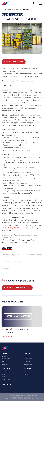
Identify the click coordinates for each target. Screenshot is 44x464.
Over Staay (5, 356)
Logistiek (4, 364)
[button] (34, 3)
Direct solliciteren (14, 62)
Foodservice (28, 364)
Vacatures (10, 10)
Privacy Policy (28, 398)
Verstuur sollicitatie (15, 288)
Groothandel (28, 359)
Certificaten (6, 379)
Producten (5, 371)
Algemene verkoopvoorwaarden (21, 397)
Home (4, 10)
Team (3, 374)
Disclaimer (37, 398)
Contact (26, 371)
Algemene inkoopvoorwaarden (13, 398)
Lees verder (7, 336)
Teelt (3, 361)
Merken (4, 377)
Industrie (27, 361)
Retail (26, 356)
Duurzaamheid (6, 359)
